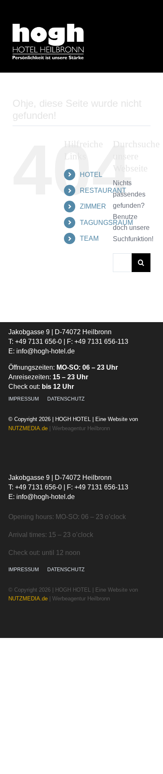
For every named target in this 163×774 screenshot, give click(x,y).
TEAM (89, 238)
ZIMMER (93, 206)
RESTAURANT (103, 190)
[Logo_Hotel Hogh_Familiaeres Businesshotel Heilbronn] (48, 26)
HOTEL (91, 174)
